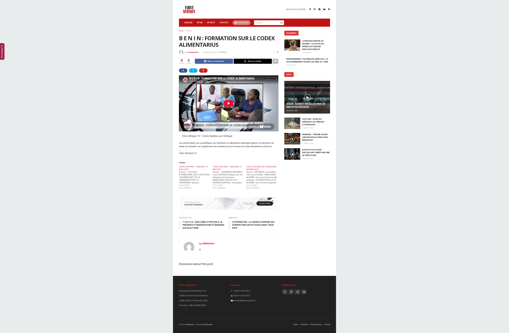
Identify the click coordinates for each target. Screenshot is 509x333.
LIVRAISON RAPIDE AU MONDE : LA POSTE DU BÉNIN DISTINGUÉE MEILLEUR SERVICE (313, 44)
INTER (200, 23)
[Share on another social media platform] (275, 61)
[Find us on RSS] (329, 9)
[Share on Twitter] (193, 70)
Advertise (304, 324)
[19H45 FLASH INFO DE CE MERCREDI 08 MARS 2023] (263, 177)
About (295, 324)
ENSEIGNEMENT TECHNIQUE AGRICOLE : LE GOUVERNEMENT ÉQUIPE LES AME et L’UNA (307, 60)
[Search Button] (281, 22)
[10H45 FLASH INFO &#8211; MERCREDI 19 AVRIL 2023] (196, 177)
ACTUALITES (242, 23)
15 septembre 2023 (209, 52)
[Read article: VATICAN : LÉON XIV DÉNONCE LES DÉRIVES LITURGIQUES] (292, 123)
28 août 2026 (308, 128)
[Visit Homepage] (190, 9)
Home (181, 31)
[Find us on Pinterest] (319, 9)
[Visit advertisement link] (228, 203)
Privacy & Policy (316, 324)
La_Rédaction (192, 52)
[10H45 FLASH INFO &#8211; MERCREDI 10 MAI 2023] (229, 177)
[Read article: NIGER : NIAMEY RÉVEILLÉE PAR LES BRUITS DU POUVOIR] (307, 97)
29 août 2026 (292, 111)
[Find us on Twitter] (314, 9)
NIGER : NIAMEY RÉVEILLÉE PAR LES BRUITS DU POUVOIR (305, 105)
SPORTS (211, 23)
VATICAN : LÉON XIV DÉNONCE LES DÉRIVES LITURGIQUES (313, 122)
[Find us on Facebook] (310, 9)
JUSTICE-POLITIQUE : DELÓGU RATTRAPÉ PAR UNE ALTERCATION (316, 152)
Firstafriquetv (189, 324)
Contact (224, 23)
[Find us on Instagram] (297, 291)
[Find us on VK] (324, 9)
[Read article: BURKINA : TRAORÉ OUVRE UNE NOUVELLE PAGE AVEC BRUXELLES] (292, 138)
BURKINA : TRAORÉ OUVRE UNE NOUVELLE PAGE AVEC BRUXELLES (315, 137)
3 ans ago (307, 53)
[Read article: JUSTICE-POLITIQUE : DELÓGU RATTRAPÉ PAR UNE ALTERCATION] (292, 154)
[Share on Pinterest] (203, 70)
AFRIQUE (188, 23)
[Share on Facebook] (183, 70)
